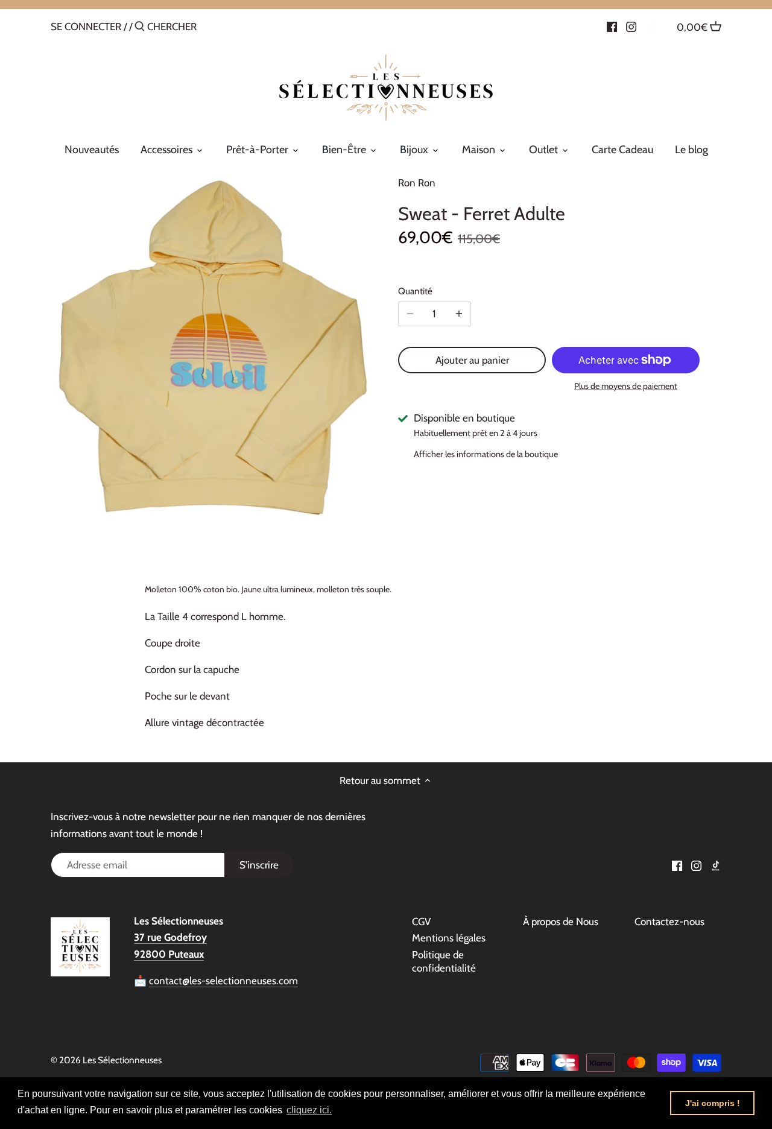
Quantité (415, 291)
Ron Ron (416, 183)
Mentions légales (449, 938)
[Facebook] (612, 25)
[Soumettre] (139, 27)
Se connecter (86, 27)
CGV (421, 922)
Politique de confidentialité (444, 961)
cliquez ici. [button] (309, 1110)
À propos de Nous (560, 922)
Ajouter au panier (472, 360)
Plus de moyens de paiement (625, 386)
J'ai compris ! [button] (712, 1103)
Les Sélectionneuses (122, 1060)
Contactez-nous (669, 922)
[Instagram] (631, 25)
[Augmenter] (459, 313)
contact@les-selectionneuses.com (223, 981)
